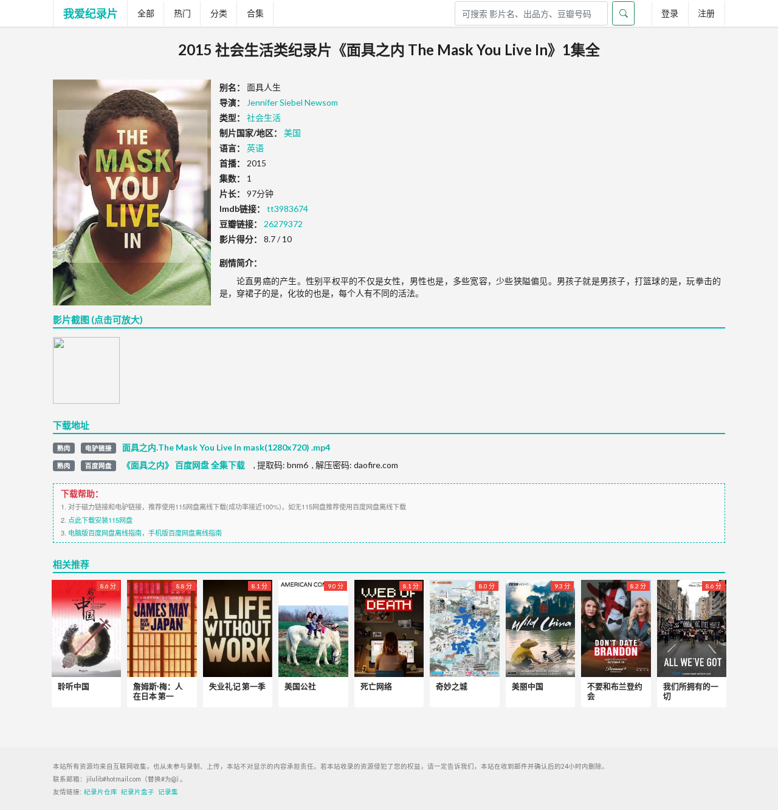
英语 (255, 148)
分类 (218, 13)
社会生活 (264, 117)
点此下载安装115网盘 (100, 520)
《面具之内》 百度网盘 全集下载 (183, 465)
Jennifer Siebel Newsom (292, 102)
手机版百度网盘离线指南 (185, 532)
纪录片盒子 (137, 791)
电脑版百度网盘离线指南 (105, 532)
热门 (182, 13)
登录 (669, 13)
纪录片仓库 (100, 791)
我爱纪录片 (90, 13)
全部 (145, 13)
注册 (706, 13)
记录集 (168, 791)
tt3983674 (287, 208)
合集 (255, 13)
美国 (292, 133)
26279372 (283, 224)
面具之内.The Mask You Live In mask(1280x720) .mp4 (226, 447)
